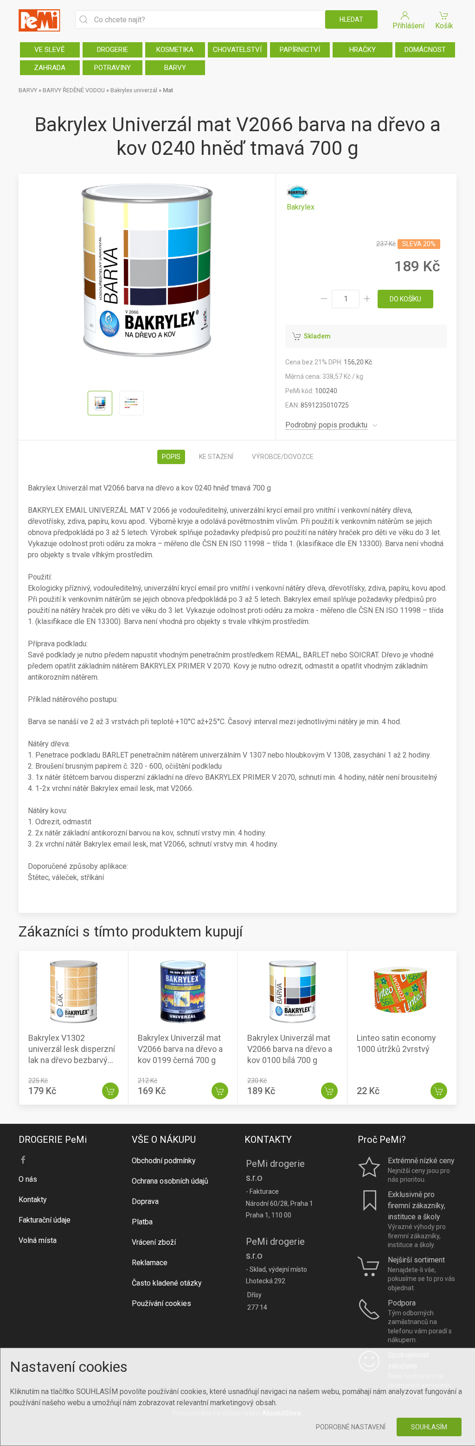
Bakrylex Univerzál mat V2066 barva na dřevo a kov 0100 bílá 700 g (289, 1049)
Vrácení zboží (154, 1242)
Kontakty (33, 1199)
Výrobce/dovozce (283, 456)
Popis (171, 456)
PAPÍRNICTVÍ (300, 49)
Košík (444, 25)
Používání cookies (161, 1303)
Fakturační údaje (45, 1220)
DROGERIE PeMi (53, 1139)
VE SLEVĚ (49, 49)
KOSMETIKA (174, 49)
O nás (28, 1179)
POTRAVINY (112, 68)
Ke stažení (216, 456)
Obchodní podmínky (164, 1160)
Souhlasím (429, 1427)
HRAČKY (362, 49)
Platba (142, 1221)
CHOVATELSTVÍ (237, 49)
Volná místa (38, 1240)
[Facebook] (23, 1160)
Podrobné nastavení (350, 1427)
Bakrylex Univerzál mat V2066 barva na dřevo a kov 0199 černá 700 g (180, 1049)
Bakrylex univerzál (133, 90)
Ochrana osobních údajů (170, 1181)
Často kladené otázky (167, 1283)
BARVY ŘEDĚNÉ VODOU (74, 90)
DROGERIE (112, 49)
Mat (168, 90)
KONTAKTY (268, 1139)
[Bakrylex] (300, 197)
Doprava (145, 1201)
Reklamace (149, 1262)
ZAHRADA (49, 68)
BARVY (175, 68)
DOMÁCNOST (425, 49)
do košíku (405, 299)
